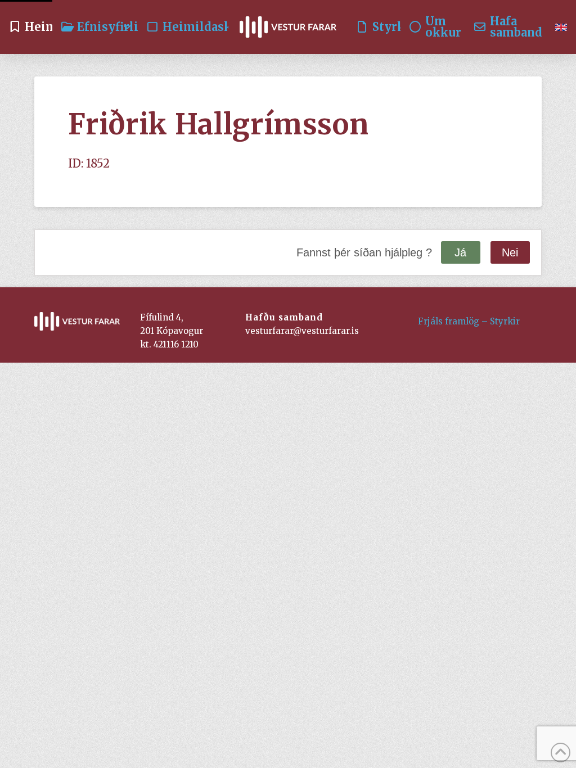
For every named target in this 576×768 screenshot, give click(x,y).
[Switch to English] (561, 27)
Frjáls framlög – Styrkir (469, 321)
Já (460, 252)
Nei (510, 252)
